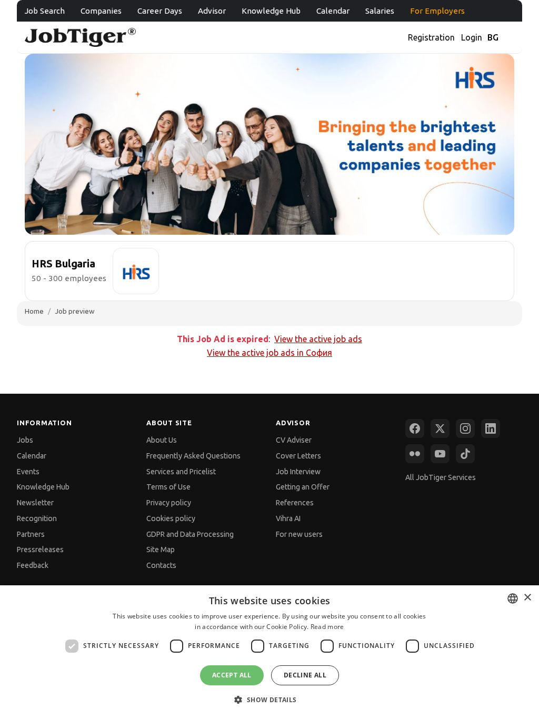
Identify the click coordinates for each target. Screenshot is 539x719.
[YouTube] (440, 453)
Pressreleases (40, 549)
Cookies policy (170, 518)
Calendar (333, 10)
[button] (269, 699)
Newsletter (35, 502)
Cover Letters (298, 456)
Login (471, 37)
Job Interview (298, 471)
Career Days (159, 10)
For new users (299, 534)
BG (492, 37)
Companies (101, 10)
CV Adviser (294, 440)
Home (34, 311)
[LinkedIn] (490, 428)
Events (28, 471)
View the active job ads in (269, 352)
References (295, 502)
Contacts (161, 565)
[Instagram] (465, 428)
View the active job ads (318, 339)
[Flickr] (414, 453)
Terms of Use (168, 487)
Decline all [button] (305, 675)
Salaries (379, 10)
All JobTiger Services (440, 477)
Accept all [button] (232, 675)
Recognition (37, 518)
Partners (31, 534)
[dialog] (269, 652)
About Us (161, 440)
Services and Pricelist (181, 471)
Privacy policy (168, 502)
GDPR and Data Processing (190, 534)
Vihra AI (288, 518)
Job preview (75, 311)
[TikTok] (465, 453)
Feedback (32, 565)
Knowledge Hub (271, 10)
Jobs (25, 440)
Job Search (45, 10)
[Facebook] (414, 428)
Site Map (160, 549)
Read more (327, 626)
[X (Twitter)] (440, 428)
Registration (431, 37)
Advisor (212, 10)
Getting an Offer (303, 487)
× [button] (527, 598)
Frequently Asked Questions (193, 456)
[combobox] (512, 598)
